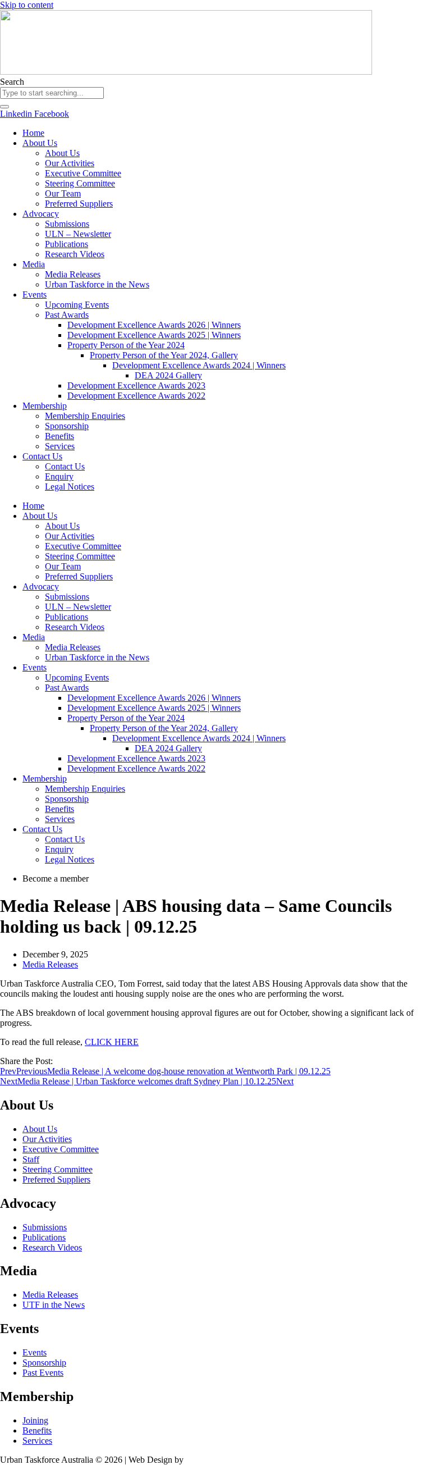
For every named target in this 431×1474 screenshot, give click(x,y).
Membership (44, 405)
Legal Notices (69, 486)
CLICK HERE (112, 1042)
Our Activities (69, 163)
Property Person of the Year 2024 (126, 345)
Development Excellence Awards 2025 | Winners (154, 335)
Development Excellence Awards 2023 (136, 385)
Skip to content (26, 5)
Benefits (59, 436)
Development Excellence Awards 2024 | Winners (199, 365)
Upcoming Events (77, 304)
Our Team (63, 193)
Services (60, 446)
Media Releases (72, 274)
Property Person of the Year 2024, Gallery (164, 355)
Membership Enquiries (85, 416)
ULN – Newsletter (78, 234)
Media (33, 264)
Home (33, 133)
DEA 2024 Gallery (168, 375)
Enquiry (59, 476)
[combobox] (52, 93)
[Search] (4, 106)
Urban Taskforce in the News (97, 284)
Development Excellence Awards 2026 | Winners (154, 325)
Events (34, 294)
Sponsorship (67, 426)
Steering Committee (80, 183)
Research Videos (74, 254)
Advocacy (40, 213)
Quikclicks (205, 1459)
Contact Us (42, 456)
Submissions (67, 224)
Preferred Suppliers (79, 203)
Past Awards (67, 315)
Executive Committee (83, 173)
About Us (39, 143)
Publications (66, 244)
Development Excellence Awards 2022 (136, 395)
